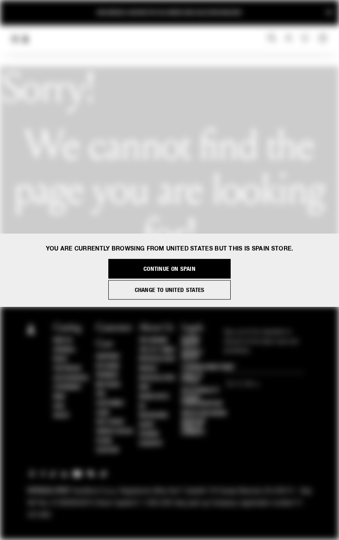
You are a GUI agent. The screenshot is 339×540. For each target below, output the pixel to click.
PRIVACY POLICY (192, 355)
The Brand (153, 340)
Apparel (64, 350)
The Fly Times (157, 350)
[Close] (329, 13)
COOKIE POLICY (191, 341)
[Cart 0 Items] (323, 38)
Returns (107, 366)
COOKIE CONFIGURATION (201, 401)
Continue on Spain (169, 269)
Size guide (110, 422)
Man (59, 397)
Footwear (67, 368)
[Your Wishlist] (305, 38)
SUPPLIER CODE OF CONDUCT (193, 427)
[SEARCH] (271, 38)
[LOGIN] (288, 38)
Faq (100, 394)
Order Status (114, 431)
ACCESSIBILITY (200, 390)
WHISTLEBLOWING (204, 413)
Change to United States (170, 290)
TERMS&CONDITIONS (207, 367)
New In (62, 340)
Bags (60, 359)
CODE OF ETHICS (192, 378)
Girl (59, 406)
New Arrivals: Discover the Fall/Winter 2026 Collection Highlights (169, 12)
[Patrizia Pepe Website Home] (26, 39)
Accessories (70, 378)
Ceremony (67, 387)
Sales (61, 415)
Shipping (107, 356)
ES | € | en (240, 384)
